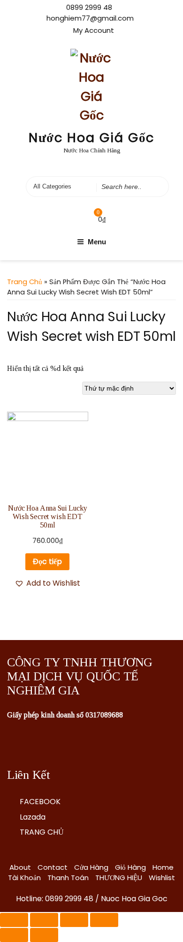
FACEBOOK (40, 801)
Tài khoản (24, 877)
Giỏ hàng (130, 867)
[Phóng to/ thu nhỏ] (104, 920)
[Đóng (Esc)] (14, 920)
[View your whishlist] (79, 219)
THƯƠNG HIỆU (118, 877)
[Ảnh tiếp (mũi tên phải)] (44, 935)
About (20, 867)
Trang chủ (24, 281)
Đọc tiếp (47, 561)
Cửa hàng (91, 867)
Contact (53, 867)
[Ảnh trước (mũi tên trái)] (14, 935)
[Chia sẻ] (44, 920)
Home (163, 867)
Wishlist (162, 877)
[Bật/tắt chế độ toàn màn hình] (74, 920)
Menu (97, 242)
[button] (47, 583)
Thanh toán (68, 877)
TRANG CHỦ (42, 832)
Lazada (33, 817)
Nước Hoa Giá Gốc (92, 137)
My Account (93, 30)
